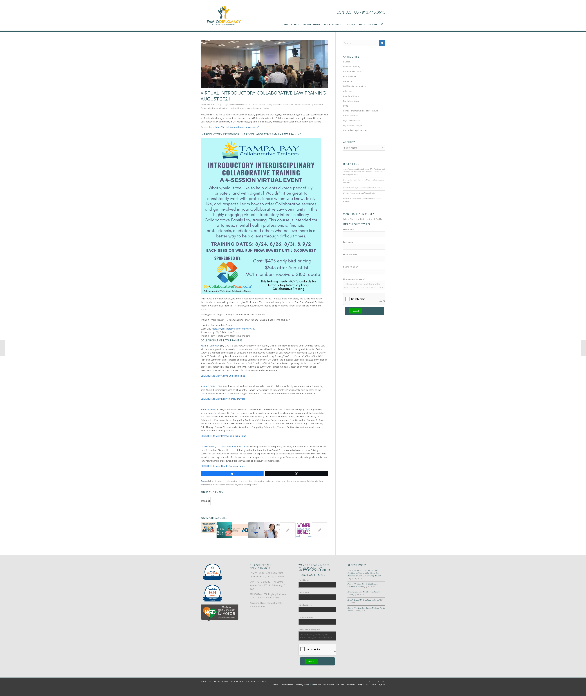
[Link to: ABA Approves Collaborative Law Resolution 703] (240, 530)
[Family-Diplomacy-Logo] (223, 15)
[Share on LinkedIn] (207, 501)
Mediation (348, 81)
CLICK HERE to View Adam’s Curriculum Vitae (223, 375)
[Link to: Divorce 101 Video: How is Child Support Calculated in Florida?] (224, 530)
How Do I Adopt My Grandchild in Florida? (359, 193)
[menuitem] (291, 15)
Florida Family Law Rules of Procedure (360, 110)
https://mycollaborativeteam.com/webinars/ (237, 127)
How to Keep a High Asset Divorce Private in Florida (362, 187)
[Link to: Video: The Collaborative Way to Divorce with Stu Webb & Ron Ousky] (288, 530)
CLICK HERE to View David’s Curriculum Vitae (223, 466)
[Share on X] (203, 501)
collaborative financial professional (308, 104)
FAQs (345, 105)
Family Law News (351, 101)
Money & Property (351, 66)
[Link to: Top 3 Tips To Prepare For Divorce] (256, 530)
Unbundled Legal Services (355, 130)
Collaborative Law (208, 108)
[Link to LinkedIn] (378, 681)
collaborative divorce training (260, 104)
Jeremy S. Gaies (208, 409)
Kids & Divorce (349, 76)
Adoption (347, 91)
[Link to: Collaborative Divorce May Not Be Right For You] (272, 530)
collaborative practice (260, 108)
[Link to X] (374, 681)
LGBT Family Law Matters (354, 86)
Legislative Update (351, 120)
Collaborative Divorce (353, 71)
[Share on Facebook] (201, 501)
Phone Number (350, 266)
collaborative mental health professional (233, 108)
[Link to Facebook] (369, 681)
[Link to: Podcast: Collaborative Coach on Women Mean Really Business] (303, 530)
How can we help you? (354, 279)
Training (218, 104)
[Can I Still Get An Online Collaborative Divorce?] (583, 348)
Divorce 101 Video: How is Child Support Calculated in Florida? (362, 585)
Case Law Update (351, 96)
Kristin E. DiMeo (208, 386)
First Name (348, 229)
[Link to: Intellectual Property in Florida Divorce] (208, 527)
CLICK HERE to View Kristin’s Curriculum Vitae (223, 398)
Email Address (350, 254)
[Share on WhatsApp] (205, 501)
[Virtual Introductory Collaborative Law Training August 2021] (264, 64)
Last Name (348, 242)
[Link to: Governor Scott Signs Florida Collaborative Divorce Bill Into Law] (319, 530)
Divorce (346, 61)
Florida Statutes (350, 115)
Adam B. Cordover (210, 345)
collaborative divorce (238, 104)
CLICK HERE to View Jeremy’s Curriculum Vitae (223, 435)
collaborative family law (283, 104)
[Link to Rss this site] (383, 681)
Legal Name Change (352, 125)
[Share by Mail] (209, 501)
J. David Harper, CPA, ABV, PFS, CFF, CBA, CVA (224, 446)
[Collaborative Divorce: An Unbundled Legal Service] (2, 348)
